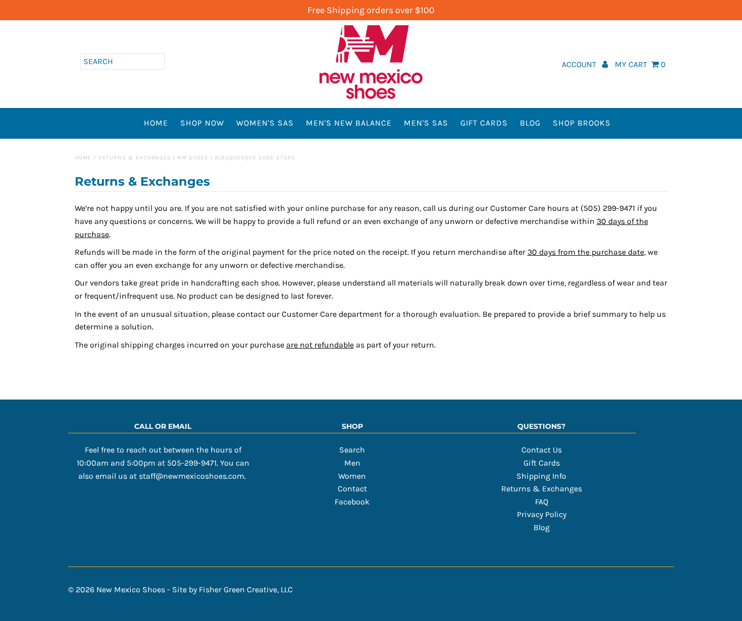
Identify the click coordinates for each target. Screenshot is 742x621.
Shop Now (202, 123)
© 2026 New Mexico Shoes (116, 589)
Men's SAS (426, 123)
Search (352, 450)
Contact (352, 488)
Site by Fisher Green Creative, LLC (232, 589)
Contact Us (541, 450)
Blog (530, 123)
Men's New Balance (349, 123)
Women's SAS (265, 123)
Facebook (352, 501)
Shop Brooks (582, 123)
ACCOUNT (580, 64)
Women (352, 476)
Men (352, 463)
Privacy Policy (541, 514)
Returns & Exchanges (541, 488)
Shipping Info (541, 476)
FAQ (541, 501)
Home (156, 123)
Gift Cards (484, 123)
